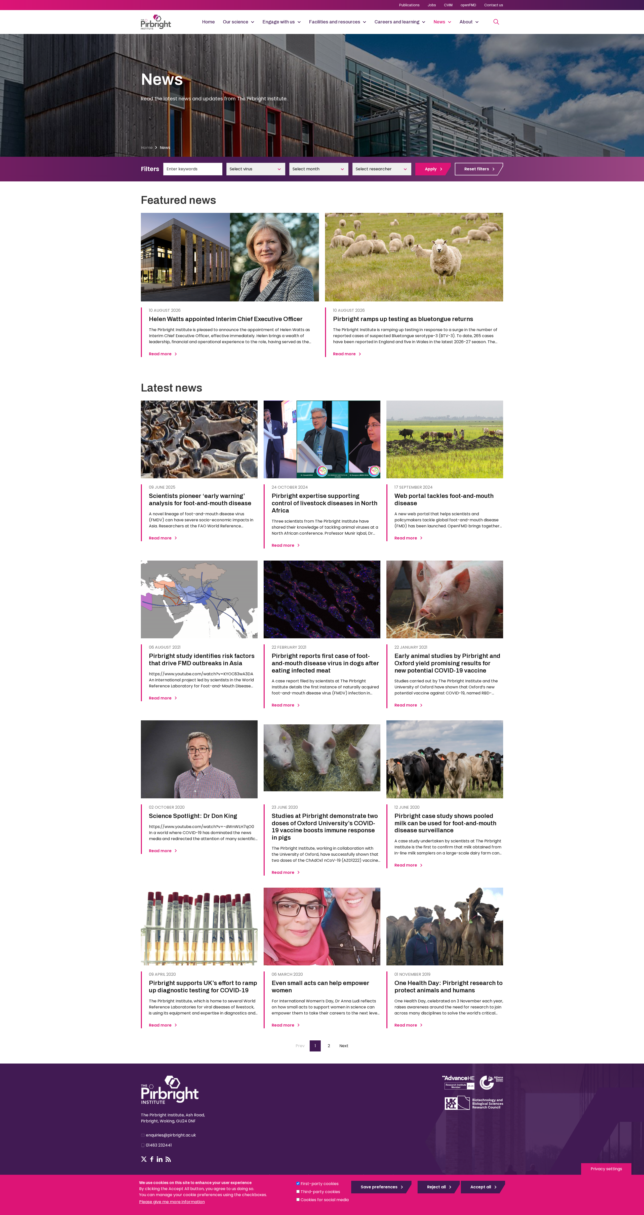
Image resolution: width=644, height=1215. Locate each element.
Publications (409, 5)
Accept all (480, 1187)
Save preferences (379, 1187)
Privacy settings (606, 1169)
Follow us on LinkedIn (160, 1159)
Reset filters (476, 169)
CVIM (448, 5)
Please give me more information (172, 1202)
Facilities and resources (334, 21)
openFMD (468, 5)
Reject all (436, 1187)
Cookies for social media (325, 1200)
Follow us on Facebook (152, 1159)
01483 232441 (159, 1145)
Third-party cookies (320, 1192)
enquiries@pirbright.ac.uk (171, 1135)
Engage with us (279, 21)
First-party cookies (320, 1184)
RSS (168, 1159)
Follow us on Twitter (144, 1159)
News (439, 21)
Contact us (493, 5)
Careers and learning (397, 21)
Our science (235, 21)
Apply (431, 169)
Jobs (432, 5)
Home (208, 21)
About (466, 21)
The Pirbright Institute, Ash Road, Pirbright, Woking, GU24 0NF (173, 1118)
